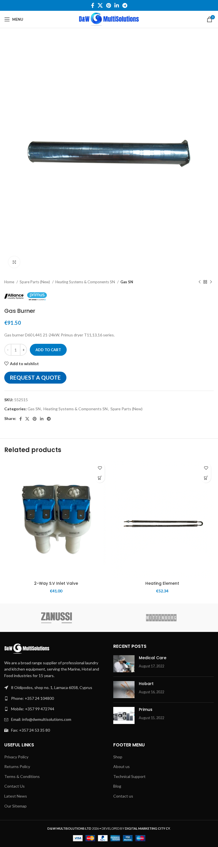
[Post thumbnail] (124, 663)
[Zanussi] (56, 617)
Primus (145, 709)
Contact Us (14, 786)
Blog (117, 786)
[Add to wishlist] (100, 468)
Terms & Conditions (22, 776)
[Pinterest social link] (108, 5)
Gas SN (126, 282)
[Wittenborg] (161, 617)
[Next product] (211, 282)
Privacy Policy (16, 756)
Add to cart (48, 349)
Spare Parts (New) (35, 282)
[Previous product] (199, 282)
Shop (117, 756)
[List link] (54, 698)
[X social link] (100, 5)
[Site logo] (109, 18)
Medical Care (152, 658)
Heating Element (162, 583)
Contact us (123, 796)
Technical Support (129, 776)
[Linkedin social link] (117, 5)
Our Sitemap (15, 806)
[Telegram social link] (125, 5)
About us (121, 766)
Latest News (15, 796)
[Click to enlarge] (14, 262)
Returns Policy (17, 766)
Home (9, 282)
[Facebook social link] (92, 5)
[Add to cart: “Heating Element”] (206, 478)
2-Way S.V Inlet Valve (56, 583)
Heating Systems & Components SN (85, 282)
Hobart (146, 683)
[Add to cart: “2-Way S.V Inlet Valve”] (100, 478)
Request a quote (35, 377)
